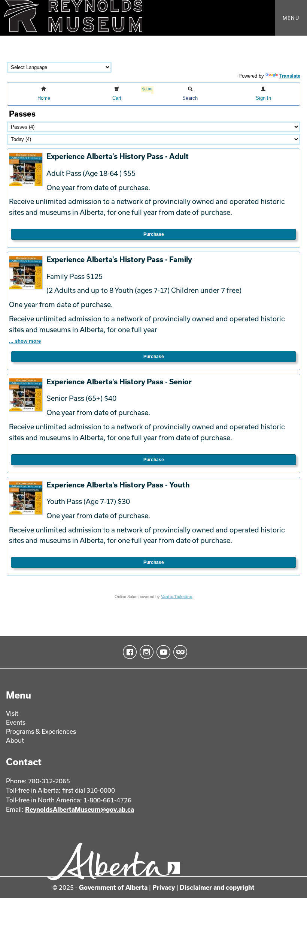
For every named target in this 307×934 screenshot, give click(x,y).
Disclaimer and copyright (217, 887)
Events (15, 722)
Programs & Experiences (41, 731)
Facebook (128, 652)
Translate (289, 76)
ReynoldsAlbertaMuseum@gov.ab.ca (79, 809)
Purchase (153, 234)
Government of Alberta (113, 887)
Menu (291, 18)
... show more (25, 341)
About (15, 740)
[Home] (153, 18)
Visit (12, 713)
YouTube (162, 652)
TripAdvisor (178, 652)
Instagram (145, 652)
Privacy (163, 887)
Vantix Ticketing (176, 596)
